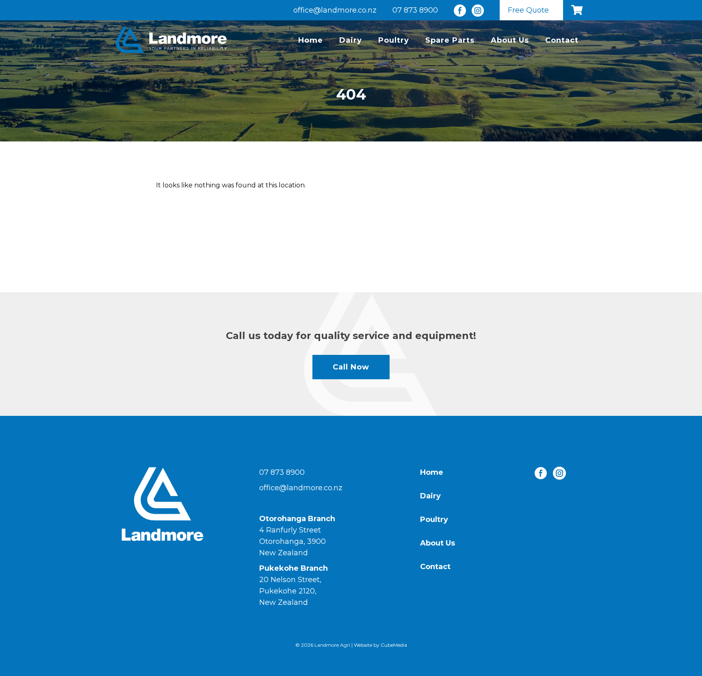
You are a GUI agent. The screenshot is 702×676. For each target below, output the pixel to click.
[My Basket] (579, 10)
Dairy (350, 40)
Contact (561, 40)
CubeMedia (394, 645)
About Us (510, 40)
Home (310, 40)
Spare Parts (449, 40)
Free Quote (528, 10)
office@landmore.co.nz (335, 10)
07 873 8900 (415, 10)
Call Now (351, 367)
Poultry (393, 40)
